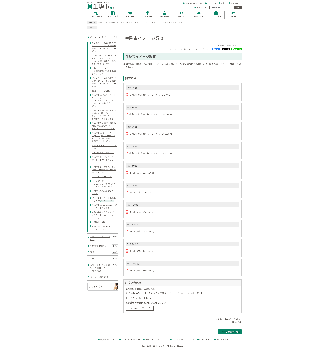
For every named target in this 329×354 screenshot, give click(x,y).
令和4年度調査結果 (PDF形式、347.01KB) (151, 153)
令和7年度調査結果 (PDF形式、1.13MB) (150, 95)
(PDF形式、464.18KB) (141, 251)
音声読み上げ (236, 3)
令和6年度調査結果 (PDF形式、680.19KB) (151, 114)
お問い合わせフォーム (139, 308)
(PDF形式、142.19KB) (141, 212)
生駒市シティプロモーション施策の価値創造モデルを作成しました (104, 169)
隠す (115, 36)
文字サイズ (211, 3)
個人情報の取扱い (108, 339)
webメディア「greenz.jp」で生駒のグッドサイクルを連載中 (103, 184)
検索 (237, 7)
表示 (115, 236)
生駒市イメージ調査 (101, 91)
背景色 (223, 3)
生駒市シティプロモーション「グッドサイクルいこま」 (104, 160)
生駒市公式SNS (98, 246)
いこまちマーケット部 (102, 177)
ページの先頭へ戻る (231, 332)
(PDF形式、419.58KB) (141, 270)
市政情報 (111, 22)
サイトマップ (222, 339)
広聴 (92, 258)
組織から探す (205, 339)
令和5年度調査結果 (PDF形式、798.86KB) (151, 134)
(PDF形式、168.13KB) (141, 192)
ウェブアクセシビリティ (183, 339)
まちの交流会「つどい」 (103, 153)
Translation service (193, 3)
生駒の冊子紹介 (99, 222)
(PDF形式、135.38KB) (141, 231)
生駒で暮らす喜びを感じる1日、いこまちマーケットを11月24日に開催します (104, 126)
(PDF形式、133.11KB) (141, 173)
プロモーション (155, 22)
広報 (92, 252)
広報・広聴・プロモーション (131, 22)
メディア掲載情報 (99, 277)
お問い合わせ (201, 7)
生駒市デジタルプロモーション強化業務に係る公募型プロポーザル (104, 71)
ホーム (101, 22)
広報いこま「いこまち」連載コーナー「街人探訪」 (100, 268)
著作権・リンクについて (156, 339)
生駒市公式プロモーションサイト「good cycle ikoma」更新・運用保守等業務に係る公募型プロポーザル (104, 100)
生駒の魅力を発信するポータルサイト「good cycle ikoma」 (104, 215)
